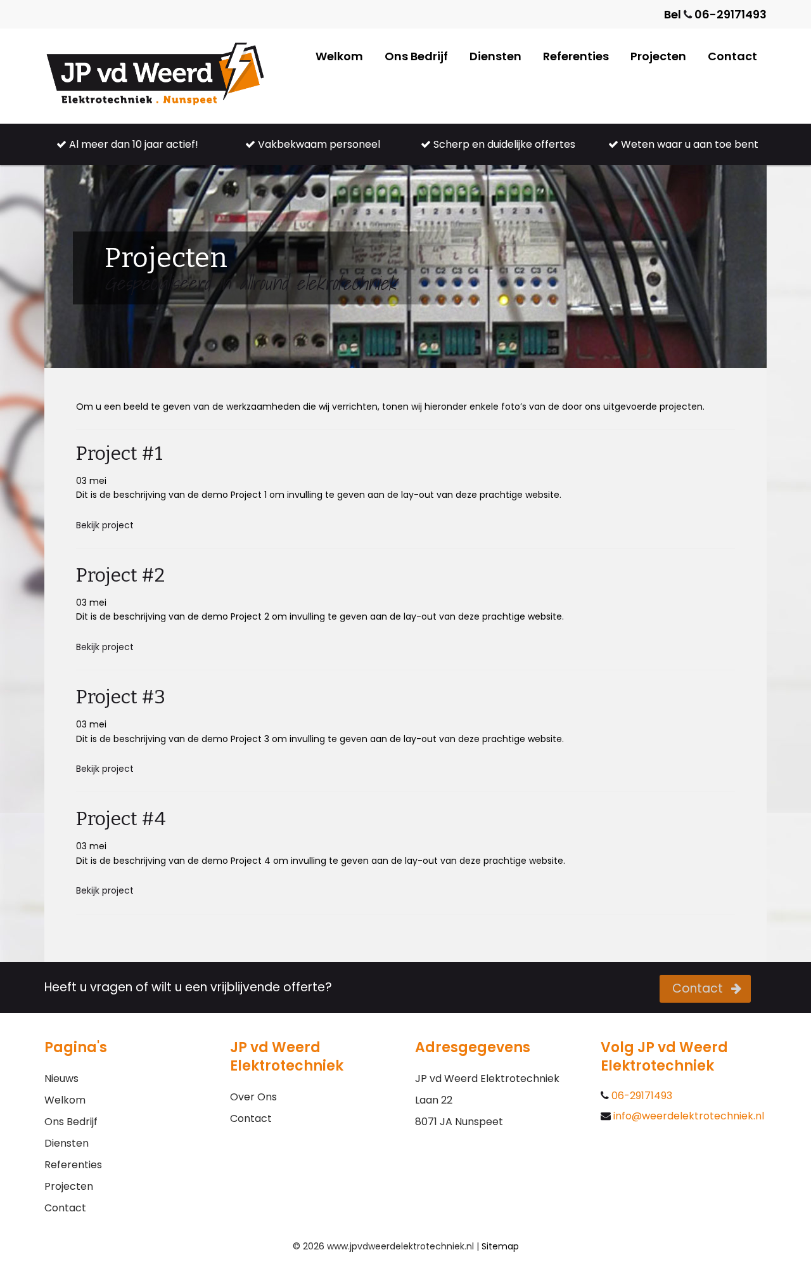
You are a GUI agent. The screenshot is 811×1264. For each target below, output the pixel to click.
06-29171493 (640, 1096)
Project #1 (119, 453)
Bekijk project (105, 525)
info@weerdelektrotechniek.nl (687, 1116)
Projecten (658, 56)
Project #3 (120, 697)
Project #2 (120, 575)
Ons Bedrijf (416, 56)
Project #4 (121, 818)
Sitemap (500, 1246)
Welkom (339, 56)
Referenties (576, 56)
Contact (732, 56)
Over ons (253, 1097)
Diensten (495, 56)
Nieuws (61, 1078)
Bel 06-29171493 (715, 14)
